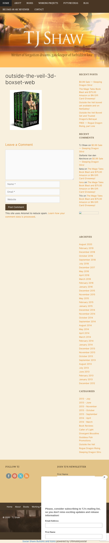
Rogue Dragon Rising (89, 448)
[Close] (105, 477)
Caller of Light (86, 429)
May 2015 (84, 298)
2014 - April (85, 418)
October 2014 (86, 317)
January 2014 (86, 344)
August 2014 (85, 325)
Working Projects (48, 3)
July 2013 (84, 367)
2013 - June (85, 402)
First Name (62, 474)
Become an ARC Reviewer (16, 9)
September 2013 (87, 360)
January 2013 (86, 379)
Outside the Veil (87, 444)
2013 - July (84, 398)
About (17, 3)
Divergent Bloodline (89, 433)
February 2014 (86, 340)
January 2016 (86, 286)
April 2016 (84, 275)
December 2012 (87, 383)
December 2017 (87, 267)
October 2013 (86, 356)
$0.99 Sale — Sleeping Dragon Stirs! (90, 148)
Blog (86, 3)
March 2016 (85, 279)
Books (30, 3)
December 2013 (87, 348)
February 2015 (86, 302)
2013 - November (88, 406)
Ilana (81, 182)
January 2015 (86, 306)
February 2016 (86, 283)
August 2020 (85, 244)
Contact (39, 9)
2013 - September (88, 414)
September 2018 (87, 259)
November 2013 (87, 352)
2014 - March (86, 422)
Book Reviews (86, 425)
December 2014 (87, 310)
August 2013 (85, 364)
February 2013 (86, 375)
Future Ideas (70, 3)
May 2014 (84, 329)
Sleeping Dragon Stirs (90, 452)
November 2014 (87, 313)
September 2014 (87, 321)
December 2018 (87, 252)
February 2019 (86, 248)
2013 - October (87, 410)
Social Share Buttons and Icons (39, 541)
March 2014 (85, 337)
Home (6, 3)
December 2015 (87, 290)
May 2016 (84, 271)
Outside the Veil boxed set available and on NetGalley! (90, 105)
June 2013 (84, 371)
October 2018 (86, 256)
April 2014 (84, 333)
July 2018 (84, 263)
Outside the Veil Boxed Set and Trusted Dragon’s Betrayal (90, 115)
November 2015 (87, 294)
